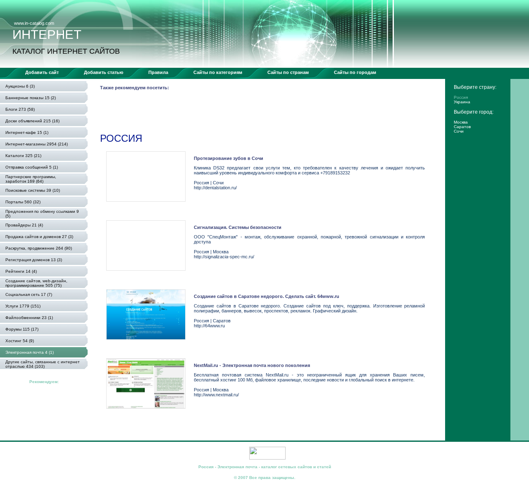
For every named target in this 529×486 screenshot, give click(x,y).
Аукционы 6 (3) (20, 86)
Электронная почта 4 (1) (29, 352)
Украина (462, 102)
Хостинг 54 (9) (19, 340)
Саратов (462, 126)
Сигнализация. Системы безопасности (237, 227)
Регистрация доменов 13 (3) (33, 259)
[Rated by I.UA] (267, 457)
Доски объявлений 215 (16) (32, 121)
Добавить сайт (42, 72)
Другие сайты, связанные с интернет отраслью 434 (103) (42, 364)
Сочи (459, 131)
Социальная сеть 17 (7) (28, 294)
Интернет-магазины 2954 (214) (36, 144)
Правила (158, 72)
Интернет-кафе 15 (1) (26, 132)
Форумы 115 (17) (21, 329)
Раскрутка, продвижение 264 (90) (38, 248)
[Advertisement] (250, 113)
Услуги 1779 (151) (23, 306)
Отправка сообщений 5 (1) (31, 167)
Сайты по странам (288, 72)
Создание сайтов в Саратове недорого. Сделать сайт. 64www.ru (266, 296)
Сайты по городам (355, 72)
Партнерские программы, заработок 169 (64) (30, 178)
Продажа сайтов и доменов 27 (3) (39, 236)
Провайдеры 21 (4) (24, 225)
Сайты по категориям (217, 72)
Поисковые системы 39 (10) (32, 190)
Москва (461, 122)
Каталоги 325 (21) (23, 155)
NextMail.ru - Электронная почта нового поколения (252, 365)
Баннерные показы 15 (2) (30, 97)
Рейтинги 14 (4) (21, 271)
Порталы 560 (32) (23, 202)
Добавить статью (103, 72)
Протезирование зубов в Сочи (228, 158)
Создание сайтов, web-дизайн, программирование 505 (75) (36, 283)
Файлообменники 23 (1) (29, 317)
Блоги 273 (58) (20, 109)
